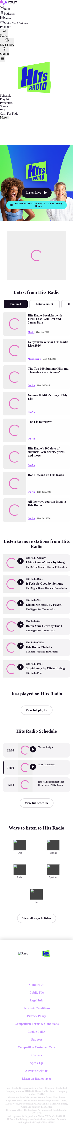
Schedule (5, 95)
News (7, 18)
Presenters (6, 102)
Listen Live (33, 192)
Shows (4, 106)
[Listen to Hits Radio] (35, 769)
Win (2, 110)
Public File (37, 992)
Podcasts (9, 13)
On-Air (31, 385)
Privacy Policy (36, 1016)
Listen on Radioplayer (36, 1078)
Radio (7, 8)
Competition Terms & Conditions (37, 1023)
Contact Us (36, 984)
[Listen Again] (35, 752)
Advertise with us (36, 1070)
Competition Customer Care (36, 1047)
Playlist (4, 99)
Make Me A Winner (16, 23)
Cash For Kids (9, 113)
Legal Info (36, 1000)
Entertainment (44, 304)
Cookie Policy (36, 1031)
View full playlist (36, 710)
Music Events (34, 359)
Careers (36, 1055)
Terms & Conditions (36, 1008)
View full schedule (36, 803)
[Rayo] (23, 953)
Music (31, 332)
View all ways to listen (36, 918)
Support (36, 1039)
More (3, 117)
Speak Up (36, 1063)
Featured (15, 304)
